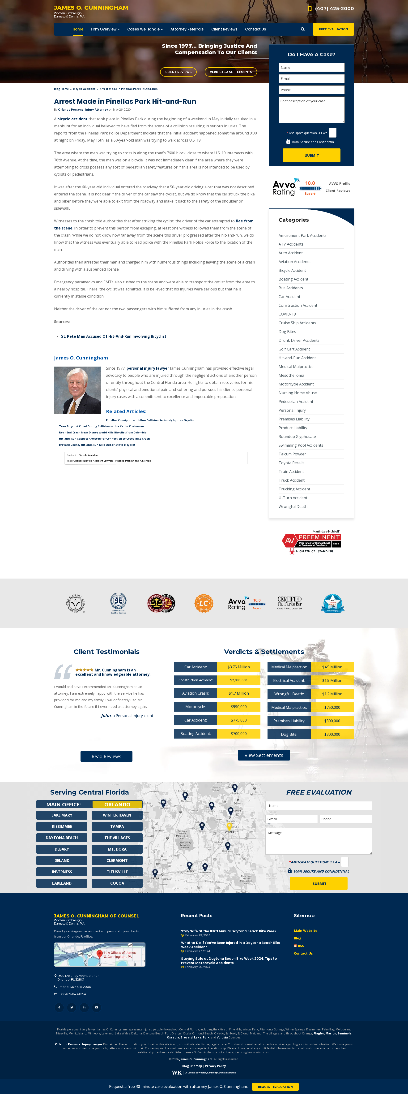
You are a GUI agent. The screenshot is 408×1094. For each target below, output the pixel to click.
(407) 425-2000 (334, 8)
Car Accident (289, 296)
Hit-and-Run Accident (297, 357)
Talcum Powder (292, 454)
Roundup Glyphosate (297, 436)
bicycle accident (72, 118)
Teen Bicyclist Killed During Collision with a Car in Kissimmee (101, 426)
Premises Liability (294, 419)
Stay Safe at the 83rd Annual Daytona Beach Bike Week (228, 933)
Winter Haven (117, 815)
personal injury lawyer (148, 368)
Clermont (117, 860)
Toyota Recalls (291, 462)
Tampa (117, 826)
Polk (206, 1037)
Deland (62, 860)
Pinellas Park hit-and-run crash (133, 460)
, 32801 (78, 977)
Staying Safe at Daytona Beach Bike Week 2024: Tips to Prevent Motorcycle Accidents (229, 962)
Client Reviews (178, 72)
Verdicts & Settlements (231, 72)
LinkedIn (84, 1008)
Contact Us (303, 953)
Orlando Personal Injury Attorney (83, 110)
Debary (62, 849)
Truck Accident (292, 480)
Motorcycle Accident (296, 384)
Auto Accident (291, 253)
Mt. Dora (117, 849)
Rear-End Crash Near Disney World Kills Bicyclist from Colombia (103, 432)
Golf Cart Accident (294, 349)
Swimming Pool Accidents (301, 445)
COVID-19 (287, 314)
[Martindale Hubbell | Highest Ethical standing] (311, 542)
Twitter (72, 1008)
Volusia (222, 1037)
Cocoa (117, 883)
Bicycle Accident (84, 89)
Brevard (187, 1037)
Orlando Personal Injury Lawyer (78, 1044)
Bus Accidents (291, 287)
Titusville (117, 871)
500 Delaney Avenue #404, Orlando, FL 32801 (99, 955)
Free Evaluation (333, 29)
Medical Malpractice (296, 366)
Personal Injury (292, 410)
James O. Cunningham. (196, 1059)
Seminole (345, 1033)
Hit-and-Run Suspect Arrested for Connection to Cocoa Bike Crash (104, 438)
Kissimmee (62, 826)
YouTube (97, 1008)
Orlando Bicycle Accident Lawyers (93, 460)
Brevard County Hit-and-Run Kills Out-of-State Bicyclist (97, 444)
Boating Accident (293, 279)
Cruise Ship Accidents (297, 322)
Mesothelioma (291, 375)
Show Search (302, 29)
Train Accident (291, 471)
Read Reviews (106, 756)
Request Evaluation (275, 1087)
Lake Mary (61, 815)
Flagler (319, 1033)
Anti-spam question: (302, 133)
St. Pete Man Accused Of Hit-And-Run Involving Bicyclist (113, 336)
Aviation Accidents (294, 261)
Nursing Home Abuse (298, 392)
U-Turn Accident (293, 497)
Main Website (305, 930)
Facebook (59, 1008)
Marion (331, 1033)
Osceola (173, 1037)
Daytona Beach (62, 837)
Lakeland (62, 883)
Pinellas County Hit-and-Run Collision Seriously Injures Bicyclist (150, 420)
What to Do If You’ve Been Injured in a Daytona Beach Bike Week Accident (230, 947)
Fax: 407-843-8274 (72, 994)
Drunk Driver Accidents (299, 340)
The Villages (117, 837)
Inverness (62, 871)
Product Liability (293, 427)
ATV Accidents (291, 244)
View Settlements (264, 755)
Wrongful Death (293, 506)
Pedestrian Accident (296, 401)
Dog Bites (287, 331)
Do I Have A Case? (311, 54)
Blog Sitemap (192, 1066)
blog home (61, 89)
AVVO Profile (339, 183)
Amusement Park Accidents (303, 235)
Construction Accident (298, 305)
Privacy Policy (215, 1066)
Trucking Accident (294, 489)
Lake (197, 1037)
